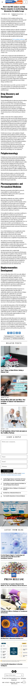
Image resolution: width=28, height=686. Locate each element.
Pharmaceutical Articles (17, 14)
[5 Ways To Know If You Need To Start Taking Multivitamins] (14, 520)
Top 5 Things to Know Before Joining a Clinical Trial (12, 371)
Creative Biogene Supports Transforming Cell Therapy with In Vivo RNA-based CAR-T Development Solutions (14, 479)
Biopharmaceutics (9, 336)
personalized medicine (18, 338)
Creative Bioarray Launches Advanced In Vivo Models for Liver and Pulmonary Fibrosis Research (14, 484)
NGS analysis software (18, 39)
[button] (25, 2)
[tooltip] (8, 333)
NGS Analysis (7, 338)
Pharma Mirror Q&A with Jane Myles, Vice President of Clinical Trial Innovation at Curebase (13, 401)
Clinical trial (19, 336)
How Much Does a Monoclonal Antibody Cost (12, 492)
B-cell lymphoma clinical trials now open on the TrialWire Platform (14, 432)
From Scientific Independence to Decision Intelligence (14, 496)
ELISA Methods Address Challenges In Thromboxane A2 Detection (14, 488)
